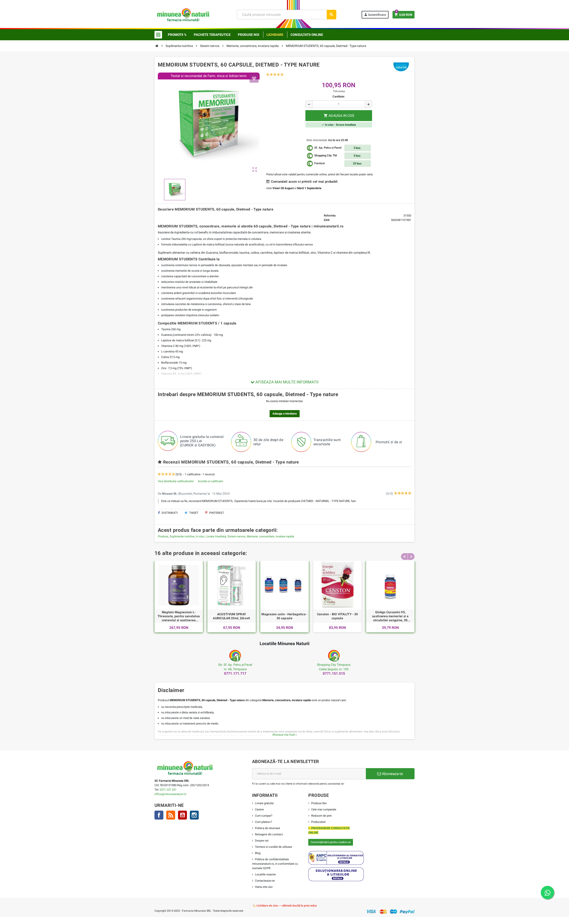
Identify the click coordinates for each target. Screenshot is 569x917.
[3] (274, 75)
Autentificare (375, 14)
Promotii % (177, 35)
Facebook (158, 815)
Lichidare (274, 35)
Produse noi (248, 35)
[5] (281, 75)
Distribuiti (169, 512)
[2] (271, 75)
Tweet (193, 512)
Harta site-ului (263, 887)
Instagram (194, 815)
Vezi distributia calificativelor (176, 481)
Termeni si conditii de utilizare (273, 846)
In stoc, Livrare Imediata (211, 536)
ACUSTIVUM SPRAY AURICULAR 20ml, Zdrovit (231, 616)
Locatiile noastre (265, 874)
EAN (326, 220)
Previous (404, 556)
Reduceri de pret (321, 815)
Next (411, 556)
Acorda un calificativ (210, 481)
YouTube (182, 815)
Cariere (259, 809)
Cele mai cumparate (323, 809)
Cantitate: (339, 96)
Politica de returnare (267, 828)
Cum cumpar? (263, 815)
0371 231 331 (168, 789)
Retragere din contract (269, 834)
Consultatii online (307, 35)
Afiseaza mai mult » (284, 734)
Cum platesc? (263, 822)
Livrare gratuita (264, 803)
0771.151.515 (334, 673)
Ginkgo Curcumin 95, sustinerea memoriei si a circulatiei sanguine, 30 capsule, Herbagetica (390, 616)
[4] (278, 75)
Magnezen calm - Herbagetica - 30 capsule (284, 616)
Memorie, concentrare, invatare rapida (270, 536)
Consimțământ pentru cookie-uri (331, 842)
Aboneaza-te (392, 773)
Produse (163, 536)
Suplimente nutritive (182, 536)
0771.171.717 (235, 673)
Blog (257, 853)
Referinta (330, 215)
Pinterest (216, 512)
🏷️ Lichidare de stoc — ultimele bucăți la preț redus (284, 905)
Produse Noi (319, 803)
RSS (170, 815)
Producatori (318, 822)
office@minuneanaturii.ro (170, 794)
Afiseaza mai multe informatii (286, 382)
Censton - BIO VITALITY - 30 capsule (337, 616)
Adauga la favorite (254, 78)
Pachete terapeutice (212, 35)
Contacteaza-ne (265, 880)
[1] (267, 75)
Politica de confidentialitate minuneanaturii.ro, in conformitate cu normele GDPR (275, 864)
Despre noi (261, 840)
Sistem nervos (236, 536)
